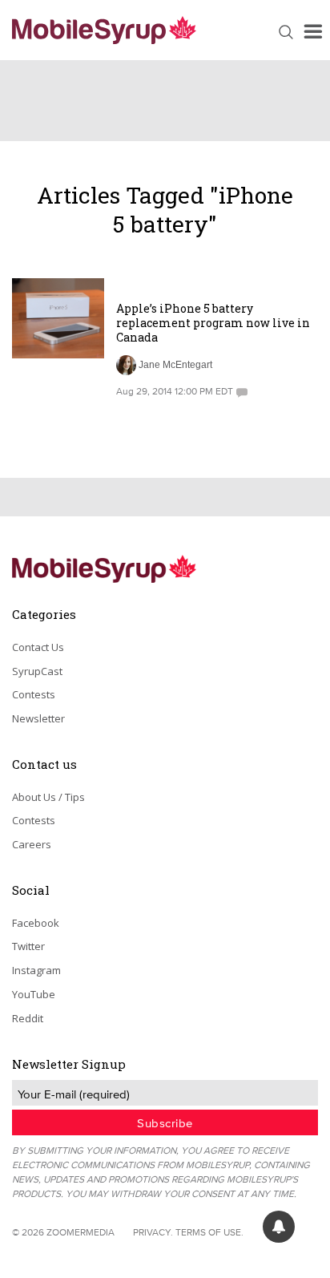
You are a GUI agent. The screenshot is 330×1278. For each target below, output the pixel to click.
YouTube (33, 994)
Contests (33, 694)
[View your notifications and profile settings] (279, 1227)
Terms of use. (209, 1232)
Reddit (27, 1018)
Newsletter (38, 718)
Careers (31, 844)
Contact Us (38, 647)
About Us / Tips (48, 797)
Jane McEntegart (175, 364)
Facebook (35, 923)
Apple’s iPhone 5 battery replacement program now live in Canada (213, 323)
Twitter (28, 946)
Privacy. (153, 1232)
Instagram (36, 970)
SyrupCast (37, 671)
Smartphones (154, 287)
